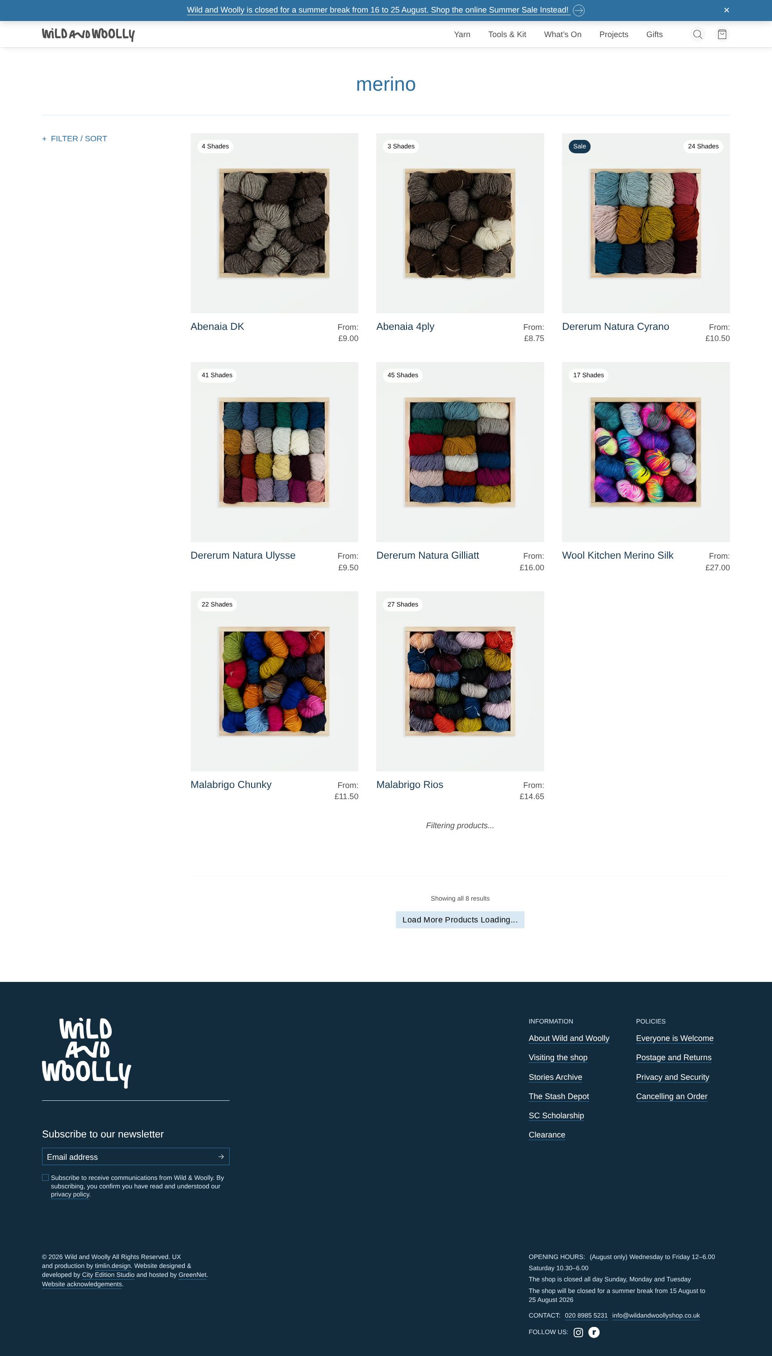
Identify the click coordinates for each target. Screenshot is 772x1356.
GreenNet (192, 1275)
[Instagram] (578, 1332)
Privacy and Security (672, 1077)
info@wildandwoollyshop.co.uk (656, 1315)
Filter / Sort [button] (79, 138)
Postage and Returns (674, 1057)
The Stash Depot (559, 1096)
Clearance (547, 1134)
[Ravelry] (594, 1332)
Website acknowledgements (82, 1284)
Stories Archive (556, 1077)
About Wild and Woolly (569, 1038)
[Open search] (697, 34)
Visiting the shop (558, 1057)
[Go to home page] (89, 34)
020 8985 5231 (586, 1315)
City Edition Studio (108, 1275)
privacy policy (70, 1194)
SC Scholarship (556, 1115)
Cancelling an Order (672, 1096)
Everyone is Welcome (675, 1038)
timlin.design (112, 1266)
